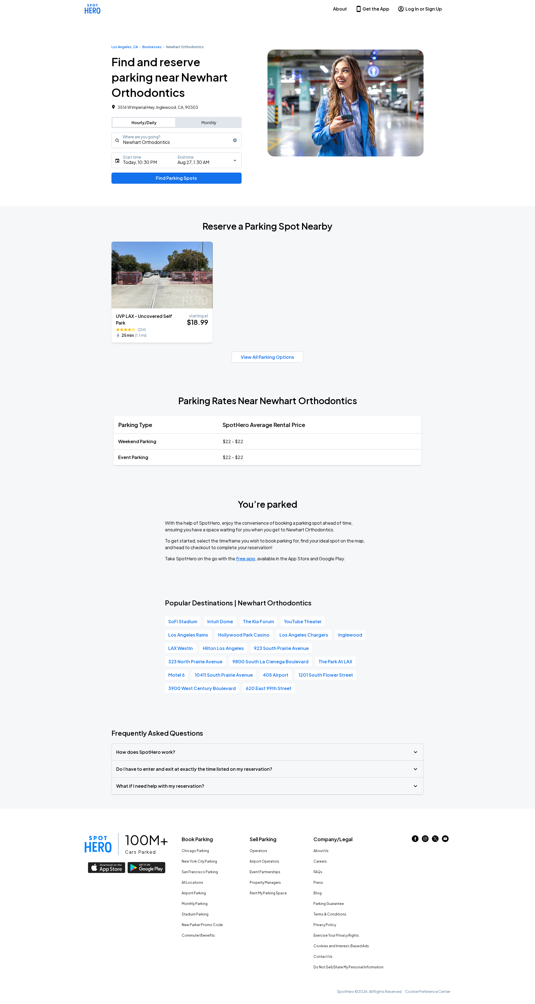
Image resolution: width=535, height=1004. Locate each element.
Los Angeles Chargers (303, 635)
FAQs (317, 872)
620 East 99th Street (268, 688)
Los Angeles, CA (124, 47)
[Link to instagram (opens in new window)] (425, 840)
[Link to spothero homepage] (98, 844)
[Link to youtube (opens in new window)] (445, 840)
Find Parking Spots (176, 178)
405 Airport (275, 675)
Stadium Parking (195, 914)
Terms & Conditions (329, 914)
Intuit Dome (220, 621)
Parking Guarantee (328, 904)
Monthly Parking (195, 904)
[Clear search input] (235, 140)
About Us (321, 851)
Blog (317, 893)
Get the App (376, 9)
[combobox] (176, 140)
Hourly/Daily (144, 122)
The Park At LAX (335, 661)
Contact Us (322, 956)
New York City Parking (199, 861)
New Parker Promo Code (202, 925)
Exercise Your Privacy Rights (336, 935)
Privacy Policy (324, 925)
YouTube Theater (303, 621)
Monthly (209, 122)
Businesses (152, 47)
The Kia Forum (258, 621)
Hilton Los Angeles (223, 648)
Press (318, 882)
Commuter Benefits (198, 935)
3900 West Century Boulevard (202, 688)
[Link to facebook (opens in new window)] (415, 840)
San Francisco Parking (200, 872)
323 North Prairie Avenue (195, 661)
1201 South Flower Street (325, 675)
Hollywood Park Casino (243, 635)
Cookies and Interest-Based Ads (341, 946)
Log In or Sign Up (423, 9)
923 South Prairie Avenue (281, 648)
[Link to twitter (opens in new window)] (435, 840)
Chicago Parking (195, 851)
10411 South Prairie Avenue (224, 675)
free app (245, 558)
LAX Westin (180, 648)
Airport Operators (264, 861)
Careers (320, 861)
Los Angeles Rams (188, 635)
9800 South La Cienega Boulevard (270, 661)
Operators (258, 851)
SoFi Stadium (182, 621)
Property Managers (265, 882)
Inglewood (350, 635)
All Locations (192, 882)
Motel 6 (176, 675)
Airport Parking (194, 893)
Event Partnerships (265, 872)
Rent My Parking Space (268, 893)
